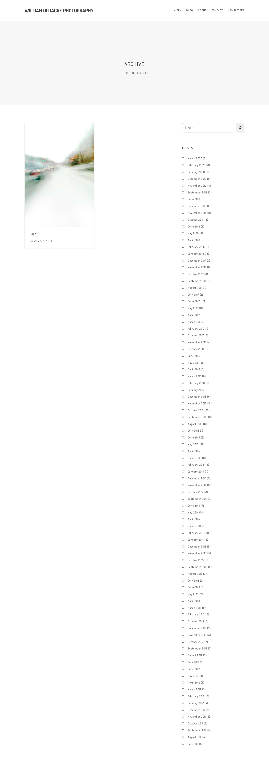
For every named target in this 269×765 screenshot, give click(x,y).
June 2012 (194, 669)
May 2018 (193, 233)
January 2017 (196, 335)
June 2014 (194, 505)
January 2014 (196, 539)
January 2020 (196, 172)
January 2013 (196, 621)
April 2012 (194, 682)
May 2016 (193, 362)
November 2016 (197, 342)
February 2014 (196, 532)
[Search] (240, 127)
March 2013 (194, 607)
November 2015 (197, 403)
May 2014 (193, 512)
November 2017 (197, 267)
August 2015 (195, 424)
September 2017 (197, 280)
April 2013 (194, 600)
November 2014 (197, 485)
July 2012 (193, 662)
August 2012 (195, 655)
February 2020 (197, 165)
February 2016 (196, 383)
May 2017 (193, 308)
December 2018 (197, 206)
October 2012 (196, 641)
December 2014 (197, 478)
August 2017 (195, 287)
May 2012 (193, 675)
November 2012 (197, 634)
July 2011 (193, 744)
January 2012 (196, 703)
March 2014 (194, 526)
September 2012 (197, 648)
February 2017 (196, 328)
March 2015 (194, 458)
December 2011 (197, 709)
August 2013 (195, 573)
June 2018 (194, 226)
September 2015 (197, 417)
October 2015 (196, 410)
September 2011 (197, 730)
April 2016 (194, 369)
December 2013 (197, 546)
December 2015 (197, 396)
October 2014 (196, 492)
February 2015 (196, 464)
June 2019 (194, 199)
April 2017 (194, 314)
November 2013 (197, 553)
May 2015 (193, 444)
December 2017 (197, 260)
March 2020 (195, 158)
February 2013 (196, 614)
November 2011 (197, 716)
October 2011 (195, 723)
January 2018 (196, 253)
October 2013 (196, 560)
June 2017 (194, 301)
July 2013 (193, 580)
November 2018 (197, 212)
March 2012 (194, 689)
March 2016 (194, 376)
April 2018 (194, 240)
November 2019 (197, 185)
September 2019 (197, 192)
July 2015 (193, 430)
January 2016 (196, 389)
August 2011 (195, 737)
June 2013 (194, 587)
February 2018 (196, 246)
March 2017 (194, 321)
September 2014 (197, 498)
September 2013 (197, 566)
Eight (34, 234)
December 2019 (197, 178)
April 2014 (194, 519)
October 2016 (196, 349)
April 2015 (194, 451)
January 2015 (196, 471)
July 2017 (193, 294)
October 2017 (196, 274)
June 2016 (194, 355)
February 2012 (196, 696)
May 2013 (193, 594)
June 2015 (194, 437)
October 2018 (196, 219)
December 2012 (197, 628)
